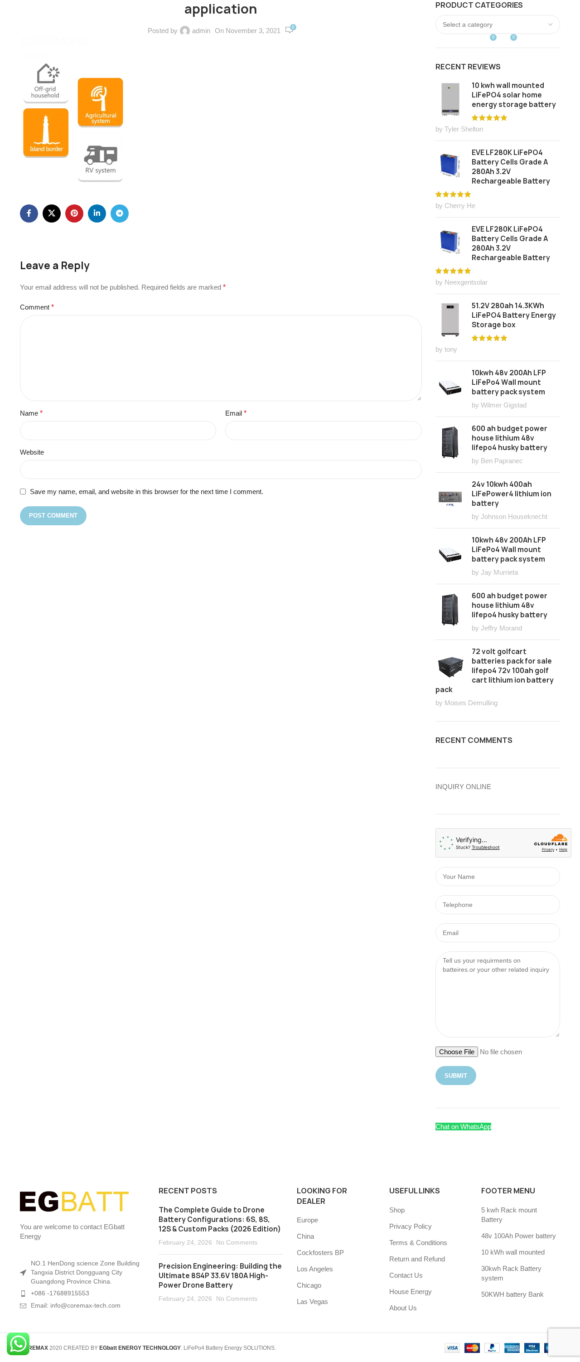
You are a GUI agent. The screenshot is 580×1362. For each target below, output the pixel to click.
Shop (397, 1210)
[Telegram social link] (120, 213)
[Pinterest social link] (74, 213)
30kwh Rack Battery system (511, 1273)
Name (31, 413)
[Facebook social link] (29, 213)
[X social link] (52, 213)
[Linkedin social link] (97, 213)
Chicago (309, 1285)
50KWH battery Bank (512, 1294)
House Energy (410, 1291)
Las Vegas (312, 1301)
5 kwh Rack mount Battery (509, 1214)
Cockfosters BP (320, 1252)
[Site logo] (56, 40)
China (305, 1236)
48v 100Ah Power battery (518, 1236)
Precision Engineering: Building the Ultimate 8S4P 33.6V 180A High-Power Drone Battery (220, 1275)
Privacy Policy (410, 1226)
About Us (403, 1308)
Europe (307, 1220)
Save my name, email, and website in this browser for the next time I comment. (146, 491)
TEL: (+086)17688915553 (52, 10)
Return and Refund (417, 1259)
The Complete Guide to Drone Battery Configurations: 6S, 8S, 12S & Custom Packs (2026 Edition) (220, 1219)
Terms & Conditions (418, 1242)
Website (32, 452)
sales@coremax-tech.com (144, 10)
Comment (37, 307)
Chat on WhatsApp (463, 1126)
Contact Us (406, 1275)
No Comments (236, 1242)
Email (235, 413)
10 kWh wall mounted (513, 1252)
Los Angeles (315, 1269)
